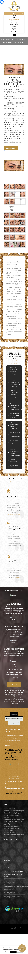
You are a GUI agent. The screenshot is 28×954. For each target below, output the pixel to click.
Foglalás (14, 28)
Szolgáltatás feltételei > (10, 830)
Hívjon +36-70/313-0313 (14, 514)
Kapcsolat (14, 32)
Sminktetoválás (14, 19)
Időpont (14, 26)
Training (14, 22)
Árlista (15, 685)
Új (14, 17)
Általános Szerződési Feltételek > (12, 896)
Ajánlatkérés (10, 148)
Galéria (14, 30)
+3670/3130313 (10, 883)
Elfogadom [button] (13, 952)
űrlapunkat (16, 750)
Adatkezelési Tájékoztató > (11, 898)
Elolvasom (20, 952)
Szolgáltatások (14, 24)
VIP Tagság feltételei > (9, 832)
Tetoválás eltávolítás (14, 21)
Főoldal (14, 15)
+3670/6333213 (10, 893)
